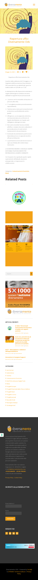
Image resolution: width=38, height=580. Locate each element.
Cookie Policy (18, 477)
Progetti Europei (11, 386)
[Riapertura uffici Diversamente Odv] (19, 58)
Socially (26, 333)
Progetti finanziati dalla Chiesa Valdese (18, 389)
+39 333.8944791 (10, 471)
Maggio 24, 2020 (10, 72)
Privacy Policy (9, 477)
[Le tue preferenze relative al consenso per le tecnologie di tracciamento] (2, 435)
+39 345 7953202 (21, 471)
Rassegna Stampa (12, 402)
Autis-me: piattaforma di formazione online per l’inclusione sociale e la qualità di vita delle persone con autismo (19, 258)
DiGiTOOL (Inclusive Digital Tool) (16, 381)
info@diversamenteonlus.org (16, 469)
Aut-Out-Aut (10, 370)
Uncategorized (11, 405)
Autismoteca (10, 373)
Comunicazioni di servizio (20, 171)
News (7, 173)
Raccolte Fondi (11, 400)
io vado (9, 221)
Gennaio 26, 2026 (19, 333)
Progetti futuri (11, 392)
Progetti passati (11, 397)
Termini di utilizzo (19, 572)
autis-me (9, 264)
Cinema (9, 375)
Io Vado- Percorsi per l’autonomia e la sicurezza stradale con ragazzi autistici (18, 216)
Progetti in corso (11, 394)
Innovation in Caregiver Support (15, 357)
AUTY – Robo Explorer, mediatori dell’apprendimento (15, 350)
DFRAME (11, 572)
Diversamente (18, 353)
